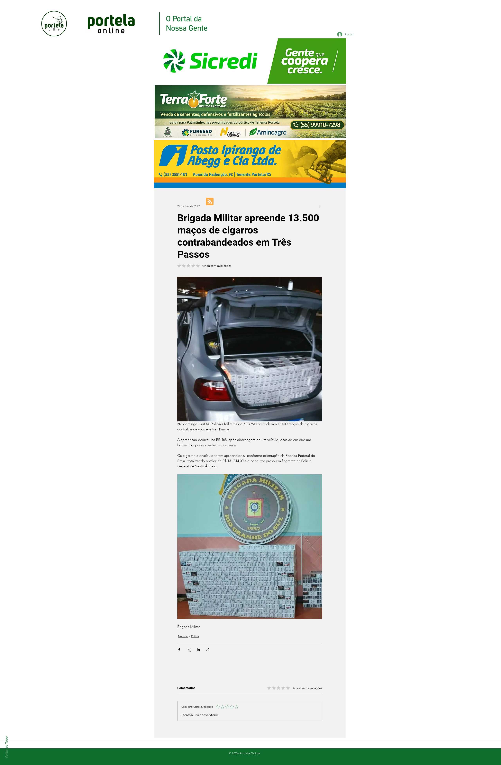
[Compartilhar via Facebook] (179, 650)
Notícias (183, 636)
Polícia (195, 636)
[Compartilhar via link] (208, 650)
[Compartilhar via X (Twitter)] (189, 650)
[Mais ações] (319, 206)
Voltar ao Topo (6, 747)
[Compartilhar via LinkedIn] (198, 650)
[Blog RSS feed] (210, 202)
